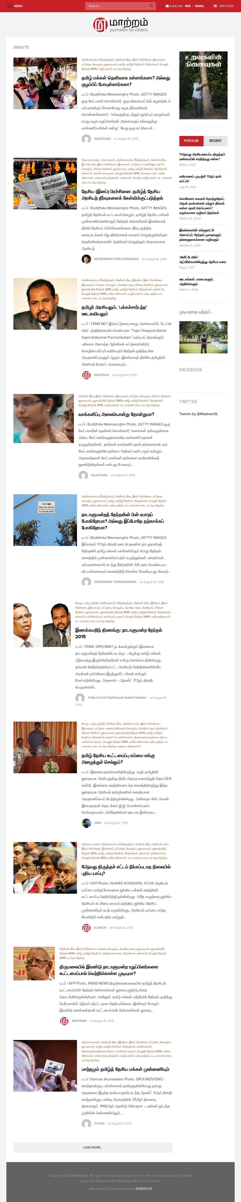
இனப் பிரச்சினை (142, 60)
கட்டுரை (86, 64)
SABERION (144, 1189)
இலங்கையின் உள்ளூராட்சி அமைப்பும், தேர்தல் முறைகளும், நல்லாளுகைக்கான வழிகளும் (200, 235)
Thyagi (99, 1123)
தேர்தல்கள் (152, 64)
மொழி (137, 178)
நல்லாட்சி (87, 173)
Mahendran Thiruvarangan (116, 259)
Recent (215, 141)
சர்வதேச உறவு (126, 285)
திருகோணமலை (112, 953)
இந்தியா (137, 280)
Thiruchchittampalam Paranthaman (117, 698)
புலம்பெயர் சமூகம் (103, 173)
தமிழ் (122, 64)
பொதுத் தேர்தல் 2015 (127, 173)
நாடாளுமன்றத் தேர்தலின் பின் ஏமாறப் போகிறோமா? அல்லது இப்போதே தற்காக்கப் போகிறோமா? (123, 521)
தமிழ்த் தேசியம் (135, 64)
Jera (97, 823)
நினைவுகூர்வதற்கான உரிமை (150, 737)
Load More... (93, 1147)
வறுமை (122, 746)
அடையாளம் (108, 160)
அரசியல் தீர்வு (123, 60)
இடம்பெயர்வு (89, 164)
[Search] (151, 6)
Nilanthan (102, 139)
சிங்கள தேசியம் (103, 169)
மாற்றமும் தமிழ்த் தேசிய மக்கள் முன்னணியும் (125, 1069)
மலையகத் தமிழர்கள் (107, 178)
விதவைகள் (134, 746)
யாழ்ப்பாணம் (105, 69)
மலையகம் (126, 178)
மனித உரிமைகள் (117, 294)
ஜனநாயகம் (110, 64)
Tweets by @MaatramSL (198, 414)
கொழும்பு (97, 64)
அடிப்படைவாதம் (91, 160)
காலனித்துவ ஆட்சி (153, 164)
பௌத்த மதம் (149, 173)
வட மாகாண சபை (130, 405)
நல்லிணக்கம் (94, 616)
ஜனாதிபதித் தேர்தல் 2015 (96, 289)
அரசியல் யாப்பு (131, 724)
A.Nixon (100, 928)
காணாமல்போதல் (115, 728)
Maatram (101, 375)
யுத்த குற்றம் (151, 294)
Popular (191, 141)
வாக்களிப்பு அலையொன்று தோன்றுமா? (116, 414)
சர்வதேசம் (148, 608)
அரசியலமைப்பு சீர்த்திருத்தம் (98, 60)
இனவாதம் (159, 60)
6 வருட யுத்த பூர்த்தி (86, 603)
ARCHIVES (226, 6)
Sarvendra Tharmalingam (115, 582)
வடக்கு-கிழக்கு (122, 69)
